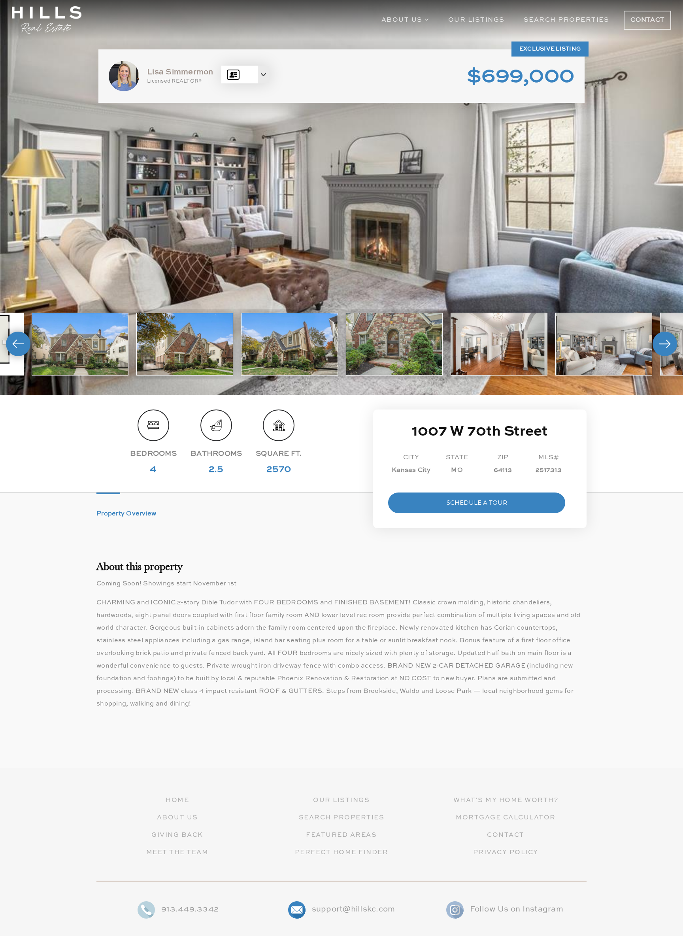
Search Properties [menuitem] (566, 20)
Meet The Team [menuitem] (177, 852)
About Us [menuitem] (403, 20)
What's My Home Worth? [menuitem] (505, 800)
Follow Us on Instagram (516, 909)
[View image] (80, 344)
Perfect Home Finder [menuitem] (342, 852)
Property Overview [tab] (126, 514)
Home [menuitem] (177, 800)
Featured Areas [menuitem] (341, 835)
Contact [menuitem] (506, 835)
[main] (341, 384)
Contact (647, 20)
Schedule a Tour (477, 502)
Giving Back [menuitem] (177, 835)
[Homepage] (46, 20)
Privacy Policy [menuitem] (505, 852)
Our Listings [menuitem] (476, 20)
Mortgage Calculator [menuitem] (506, 818)
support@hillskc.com (353, 909)
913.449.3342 (190, 909)
